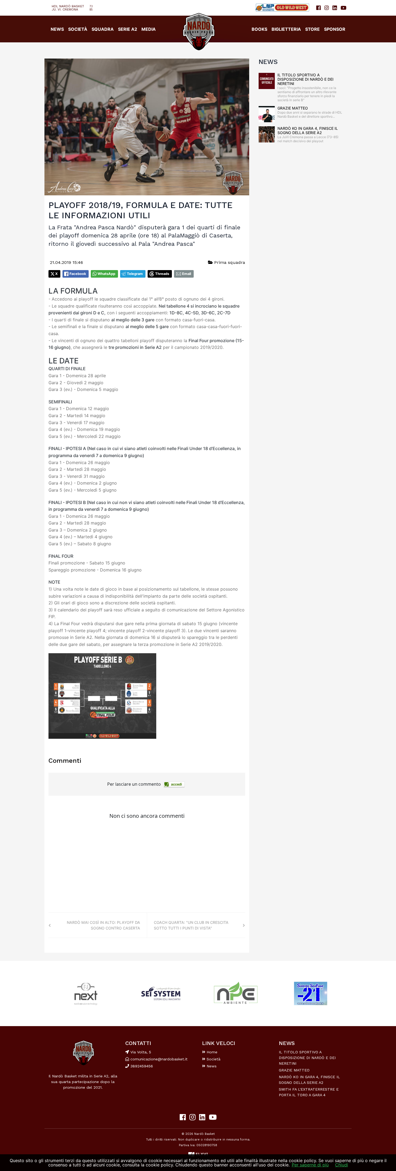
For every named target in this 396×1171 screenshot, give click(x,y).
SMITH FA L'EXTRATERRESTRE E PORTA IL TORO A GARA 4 (309, 1092)
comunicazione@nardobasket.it (158, 1059)
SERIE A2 (127, 29)
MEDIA (148, 29)
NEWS (57, 29)
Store (312, 29)
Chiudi (341, 1164)
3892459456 (141, 1066)
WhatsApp (106, 274)
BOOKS (259, 29)
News (211, 1066)
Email (186, 274)
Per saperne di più (310, 1164)
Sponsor (334, 29)
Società (212, 1059)
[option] (85, 993)
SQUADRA (103, 29)
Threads (162, 274)
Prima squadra (229, 262)
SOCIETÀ (77, 29)
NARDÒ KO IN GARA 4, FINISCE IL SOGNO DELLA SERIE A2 (307, 130)
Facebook (78, 274)
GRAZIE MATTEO (292, 108)
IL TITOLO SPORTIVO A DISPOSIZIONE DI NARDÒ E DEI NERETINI (305, 79)
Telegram (135, 274)
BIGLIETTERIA (286, 29)
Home (211, 1052)
